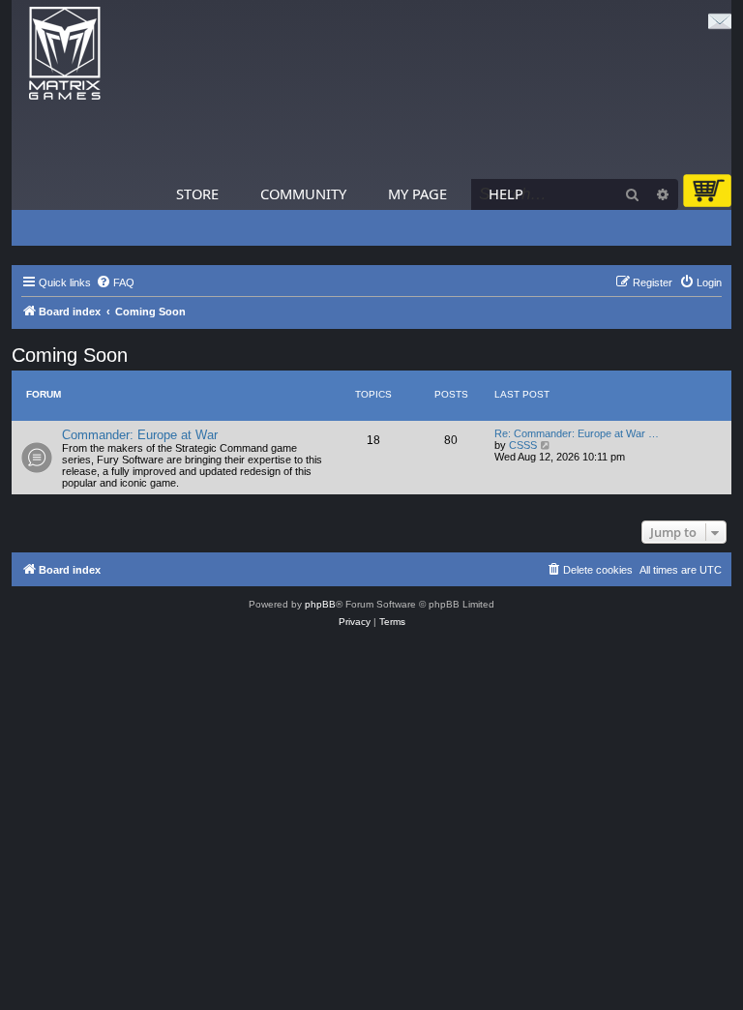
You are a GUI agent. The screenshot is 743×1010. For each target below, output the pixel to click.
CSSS (523, 445)
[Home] (65, 53)
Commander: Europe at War (140, 435)
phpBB (320, 604)
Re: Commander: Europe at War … (576, 433)
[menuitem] (115, 282)
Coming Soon (70, 355)
